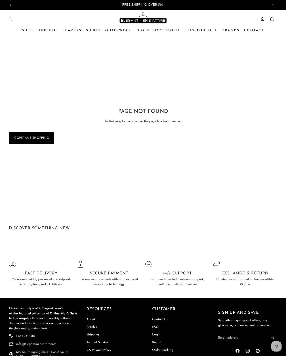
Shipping (92, 334)
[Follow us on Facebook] (237, 351)
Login (156, 334)
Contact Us (160, 319)
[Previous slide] (10, 5)
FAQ (155, 327)
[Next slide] (272, 5)
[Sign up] (273, 338)
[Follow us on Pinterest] (257, 351)
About (90, 319)
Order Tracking (162, 350)
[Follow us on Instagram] (247, 351)
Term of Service (97, 342)
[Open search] (10, 19)
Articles (91, 327)
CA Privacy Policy (98, 350)
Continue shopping (31, 138)
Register (158, 342)
